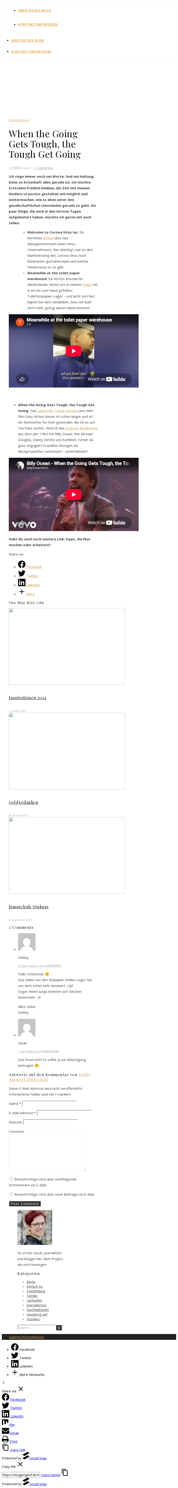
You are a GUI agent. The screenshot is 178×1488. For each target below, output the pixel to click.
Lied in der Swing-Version (57, 410)
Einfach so (35, 1286)
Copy (50, 1474)
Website (15, 1122)
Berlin (31, 1281)
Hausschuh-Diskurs (29, 907)
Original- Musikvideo (82, 428)
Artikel (48, 238)
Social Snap (38, 1458)
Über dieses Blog (34, 10)
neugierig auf (37, 1314)
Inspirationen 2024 (27, 697)
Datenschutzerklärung (26, 1336)
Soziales (33, 1319)
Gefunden (34, 1300)
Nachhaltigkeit (38, 1309)
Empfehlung (19, 120)
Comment (16, 1131)
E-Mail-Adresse (22, 1112)
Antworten (53, 965)
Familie (32, 1295)
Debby (85, 1074)
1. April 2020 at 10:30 (30, 1051)
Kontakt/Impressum (38, 24)
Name (15, 1103)
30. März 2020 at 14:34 (31, 965)
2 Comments (43, 167)
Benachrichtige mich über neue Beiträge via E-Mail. (54, 1194)
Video (87, 284)
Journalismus (37, 1305)
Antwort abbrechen (28, 1079)
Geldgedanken (23, 802)
